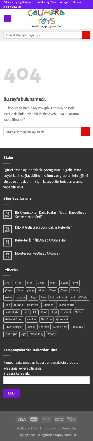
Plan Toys (46, 319)
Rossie (31, 326)
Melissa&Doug (14, 319)
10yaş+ (20, 297)
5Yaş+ (30, 290)
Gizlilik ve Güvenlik (29, 428)
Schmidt (44, 326)
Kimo (44, 312)
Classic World (66, 305)
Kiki (35, 312)
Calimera (33, 305)
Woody (51, 334)
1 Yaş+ (19, 282)
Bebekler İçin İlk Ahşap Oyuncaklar (40, 240)
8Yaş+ (74, 290)
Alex (43, 297)
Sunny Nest (60, 326)
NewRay (32, 319)
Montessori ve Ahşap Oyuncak (37, 253)
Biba (7, 305)
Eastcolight (12, 312)
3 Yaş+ (64, 282)
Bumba (18, 305)
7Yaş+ (63, 290)
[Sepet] (87, 19)
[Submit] (85, 131)
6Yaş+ (52, 290)
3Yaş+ (8, 290)
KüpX (54, 312)
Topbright (11, 334)
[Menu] (7, 19)
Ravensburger (14, 326)
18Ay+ (33, 297)
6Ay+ (41, 290)
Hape (26, 312)
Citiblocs (48, 305)
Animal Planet (58, 297)
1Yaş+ (30, 282)
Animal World (79, 297)
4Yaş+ (19, 290)
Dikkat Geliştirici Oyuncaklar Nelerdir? (43, 227)
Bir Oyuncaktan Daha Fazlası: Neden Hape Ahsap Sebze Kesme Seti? (50, 214)
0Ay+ (8, 282)
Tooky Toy (77, 326)
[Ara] (86, 35)
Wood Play (36, 334)
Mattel (79, 312)
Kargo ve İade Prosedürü (60, 428)
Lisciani (66, 312)
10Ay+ (8, 297)
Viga (23, 334)
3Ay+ (75, 282)
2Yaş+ (53, 282)
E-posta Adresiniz (16, 374)
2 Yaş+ (42, 282)
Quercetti (62, 319)
